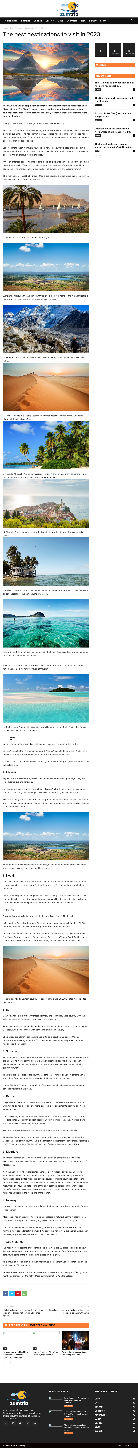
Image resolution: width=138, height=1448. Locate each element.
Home (5, 28)
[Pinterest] (18, 1293)
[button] (132, 21)
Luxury (92, 20)
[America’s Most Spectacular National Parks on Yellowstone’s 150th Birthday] (55, 1415)
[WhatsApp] (24, 1293)
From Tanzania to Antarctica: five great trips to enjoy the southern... (76, 1400)
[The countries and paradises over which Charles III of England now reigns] (55, 1428)
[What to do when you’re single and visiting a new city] (75, 1340)
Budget (38, 20)
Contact (127, 1445)
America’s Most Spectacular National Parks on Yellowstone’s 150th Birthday (76, 1414)
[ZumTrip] (69, 8)
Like (100, 44)
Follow (115, 44)
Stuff (103, 20)
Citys (60, 20)
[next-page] (9, 1362)
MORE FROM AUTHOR (42, 1325)
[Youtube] (34, 1423)
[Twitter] (12, 1293)
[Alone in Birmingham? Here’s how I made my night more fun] (46, 1340)
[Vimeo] (27, 1423)
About (118, 1445)
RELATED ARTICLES (16, 1325)
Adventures (11, 20)
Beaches (25, 20)
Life (83, 20)
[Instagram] (13, 1423)
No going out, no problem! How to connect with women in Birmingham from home (15, 1354)
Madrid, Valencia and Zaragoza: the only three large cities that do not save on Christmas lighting (23, 1313)
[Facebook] (5, 1293)
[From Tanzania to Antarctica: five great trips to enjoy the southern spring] (55, 1401)
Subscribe (129, 44)
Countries (72, 20)
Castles (50, 20)
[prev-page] (4, 1362)
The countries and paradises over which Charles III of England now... (76, 1427)
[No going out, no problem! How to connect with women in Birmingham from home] (16, 1340)
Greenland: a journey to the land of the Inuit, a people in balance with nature (69, 1311)
